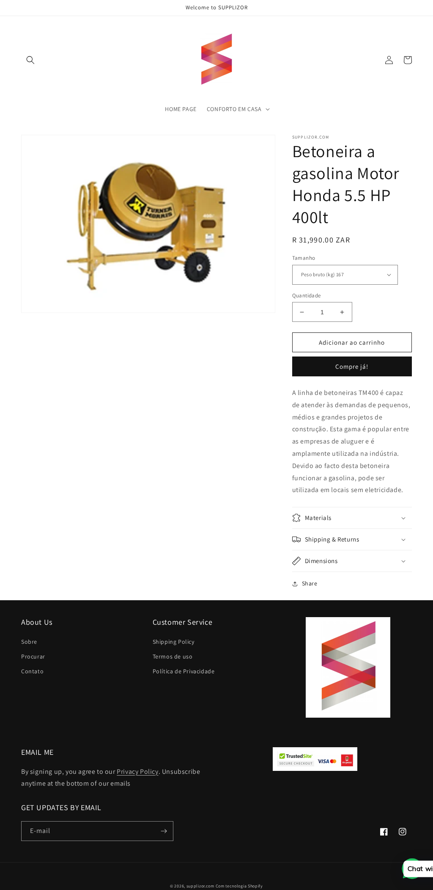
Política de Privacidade (184, 671)
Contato (32, 671)
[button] (30, 60)
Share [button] (310, 583)
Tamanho (303, 257)
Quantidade (306, 295)
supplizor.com (200, 886)
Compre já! (351, 366)
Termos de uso (173, 656)
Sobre (29, 641)
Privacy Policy (137, 771)
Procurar (33, 656)
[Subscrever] (163, 831)
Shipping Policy (174, 641)
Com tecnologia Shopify (239, 886)
